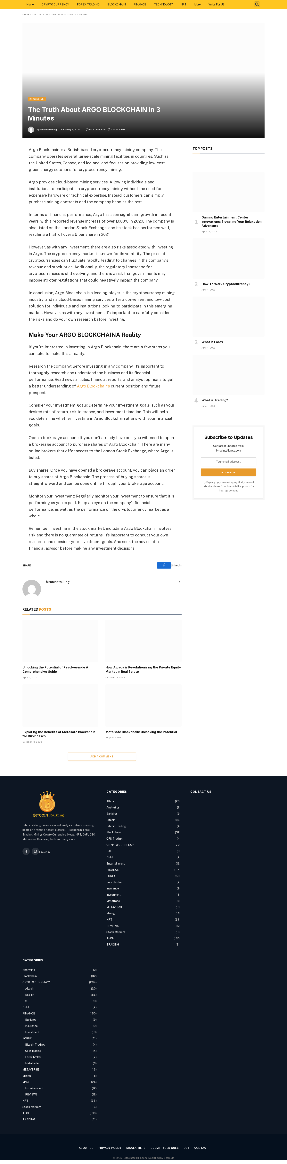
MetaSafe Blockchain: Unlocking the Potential (141, 732)
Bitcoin (110, 819)
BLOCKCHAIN (116, 4)
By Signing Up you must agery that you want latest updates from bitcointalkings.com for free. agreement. (228, 486)
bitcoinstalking (48, 129)
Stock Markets (115, 932)
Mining (110, 913)
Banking (111, 813)
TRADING (112, 944)
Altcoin (110, 801)
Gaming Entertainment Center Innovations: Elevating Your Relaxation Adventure (231, 221)
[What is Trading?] (229, 375)
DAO (109, 851)
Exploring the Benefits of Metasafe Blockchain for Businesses (58, 734)
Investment (113, 894)
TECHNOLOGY (163, 4)
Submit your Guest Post (170, 1147)
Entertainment (115, 863)
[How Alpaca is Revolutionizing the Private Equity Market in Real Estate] (143, 641)
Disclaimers (136, 1147)
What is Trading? (214, 400)
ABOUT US (86, 1147)
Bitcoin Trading (116, 826)
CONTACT (201, 1147)
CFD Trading (114, 838)
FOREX (111, 876)
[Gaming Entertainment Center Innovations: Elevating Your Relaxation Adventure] (229, 192)
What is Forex (212, 342)
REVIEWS (112, 925)
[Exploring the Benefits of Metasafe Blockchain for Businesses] (60, 705)
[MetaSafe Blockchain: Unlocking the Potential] (143, 705)
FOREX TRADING (88, 4)
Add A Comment (101, 756)
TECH (110, 938)
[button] (257, 4)
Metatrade (113, 900)
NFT (183, 4)
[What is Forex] (229, 317)
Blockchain (36, 99)
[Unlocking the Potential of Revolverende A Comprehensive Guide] (60, 641)
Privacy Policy (110, 1147)
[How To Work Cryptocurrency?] (229, 258)
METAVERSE (114, 907)
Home (30, 4)
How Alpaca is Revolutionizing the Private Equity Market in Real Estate (143, 669)
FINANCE (140, 4)
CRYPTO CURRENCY (55, 4)
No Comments (97, 129)
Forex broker (114, 882)
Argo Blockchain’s (93, 386)
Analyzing (112, 807)
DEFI (109, 857)
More (197, 4)
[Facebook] (9, 159)
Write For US (217, 4)
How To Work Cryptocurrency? (225, 284)
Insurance (112, 888)
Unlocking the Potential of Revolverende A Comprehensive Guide (55, 669)
